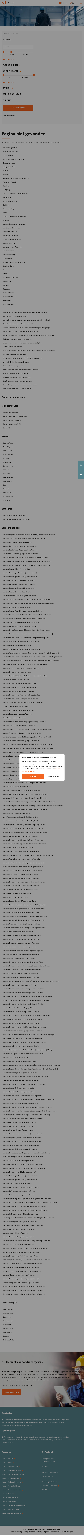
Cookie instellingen (53, 776)
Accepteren (33, 776)
